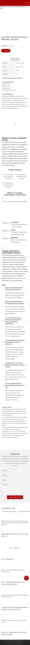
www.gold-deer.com (18, 641)
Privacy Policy (17, 643)
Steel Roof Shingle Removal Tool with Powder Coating (14, 633)
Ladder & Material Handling (9, 511)
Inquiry (6, 50)
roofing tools (14, 431)
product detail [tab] (15, 58)
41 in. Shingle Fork (7, 559)
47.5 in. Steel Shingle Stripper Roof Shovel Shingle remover (13, 583)
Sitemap (10, 643)
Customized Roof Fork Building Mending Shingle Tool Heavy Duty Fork (15, 608)
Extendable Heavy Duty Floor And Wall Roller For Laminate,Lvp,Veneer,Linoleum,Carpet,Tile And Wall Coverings (14, 535)
